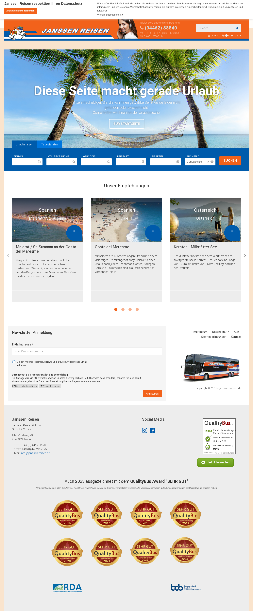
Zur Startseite (126, 124)
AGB (236, 331)
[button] (215, 462)
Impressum (200, 331)
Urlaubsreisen (24, 144)
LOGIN (214, 35)
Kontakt (236, 336)
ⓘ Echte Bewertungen (224, 453)
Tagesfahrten (49, 144)
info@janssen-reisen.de (35, 453)
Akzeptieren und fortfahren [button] (20, 10)
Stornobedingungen (213, 336)
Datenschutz (220, 331)
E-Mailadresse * (22, 344)
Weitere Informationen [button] (109, 14)
